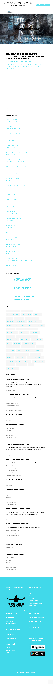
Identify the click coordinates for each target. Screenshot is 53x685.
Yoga (7, 263)
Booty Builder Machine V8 (14, 133)
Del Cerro (9, 147)
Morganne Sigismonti (12, 201)
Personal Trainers (12, 346)
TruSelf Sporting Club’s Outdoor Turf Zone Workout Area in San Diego (25, 56)
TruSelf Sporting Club (12, 61)
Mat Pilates (9, 187)
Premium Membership (12, 218)
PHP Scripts (9, 433)
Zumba (8, 267)
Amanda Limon (10, 124)
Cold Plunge (10, 140)
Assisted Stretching (12, 128)
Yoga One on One (11, 265)
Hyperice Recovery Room (35, 603)
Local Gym (10, 336)
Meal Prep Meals (11, 190)
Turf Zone (36, 66)
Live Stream (9, 180)
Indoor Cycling (11, 171)
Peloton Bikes (10, 211)
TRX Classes (9, 253)
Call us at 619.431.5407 (11, 634)
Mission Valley (29, 64)
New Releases (9, 418)
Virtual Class (10, 258)
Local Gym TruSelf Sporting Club (26, 336)
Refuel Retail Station (13, 223)
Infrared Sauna (11, 173)
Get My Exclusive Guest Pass (36, 617)
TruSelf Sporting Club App (14, 248)
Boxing (9, 318)
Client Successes (11, 138)
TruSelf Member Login (34, 602)
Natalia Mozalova (11, 204)
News (35, 64)
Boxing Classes (11, 135)
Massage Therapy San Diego (14, 185)
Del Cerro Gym (21, 321)
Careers (31, 595)
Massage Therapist (12, 182)
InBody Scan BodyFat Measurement (17, 166)
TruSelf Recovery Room (13, 244)
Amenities (9, 126)
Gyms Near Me (21, 328)
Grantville (9, 157)
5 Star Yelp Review (12, 310)
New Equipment (10, 206)
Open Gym (17, 343)
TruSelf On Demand (12, 241)
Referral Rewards (33, 600)
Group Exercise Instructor (36, 325)
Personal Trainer (29, 343)
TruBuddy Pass (33, 607)
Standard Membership (13, 234)
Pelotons (31, 598)
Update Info (9, 420)
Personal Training (12, 213)
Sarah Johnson (10, 230)
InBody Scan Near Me (12, 168)
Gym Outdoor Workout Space (16, 64)
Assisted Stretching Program (15, 131)
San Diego (10, 66)
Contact (31, 597)
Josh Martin (9, 175)
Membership (9, 192)
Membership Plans (11, 194)
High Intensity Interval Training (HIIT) (18, 164)
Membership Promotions (13, 197)
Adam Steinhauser (11, 119)
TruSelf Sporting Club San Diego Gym (18, 361)
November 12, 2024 (26, 61)
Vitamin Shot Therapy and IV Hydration (18, 260)
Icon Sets (8, 430)
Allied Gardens (11, 121)
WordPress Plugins (11, 437)
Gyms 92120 (10, 328)
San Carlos (40, 64)
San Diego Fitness (22, 354)
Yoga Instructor (12, 368)
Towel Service (10, 237)
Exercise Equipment (12, 149)
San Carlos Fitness (23, 350)
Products (9, 220)
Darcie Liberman (11, 145)
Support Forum (9, 384)
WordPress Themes (11, 440)
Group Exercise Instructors (15, 159)
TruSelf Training (11, 251)
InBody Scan (32, 328)
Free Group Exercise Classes (15, 152)
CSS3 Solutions (10, 428)
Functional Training (12, 154)
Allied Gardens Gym (13, 314)
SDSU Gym (16, 66)
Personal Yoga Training (13, 215)
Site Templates (9, 435)
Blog (30, 593)
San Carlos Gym (37, 350)
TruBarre (9, 239)
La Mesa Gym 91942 (11, 178)
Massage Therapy (12, 339)
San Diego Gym (35, 354)
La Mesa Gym (24, 332)
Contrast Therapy (11, 142)
